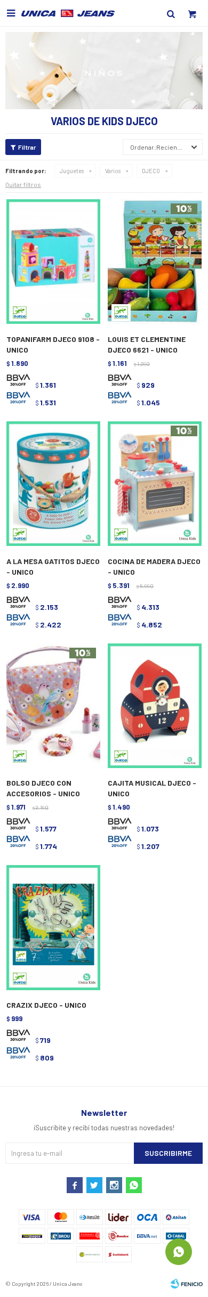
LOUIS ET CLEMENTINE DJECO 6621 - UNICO (147, 344)
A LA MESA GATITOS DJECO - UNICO (53, 566)
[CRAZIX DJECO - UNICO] (53, 928)
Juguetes (72, 170)
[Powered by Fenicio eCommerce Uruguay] (187, 1284)
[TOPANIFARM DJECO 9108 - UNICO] (53, 262)
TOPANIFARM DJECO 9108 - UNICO (53, 344)
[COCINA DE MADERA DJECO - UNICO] (155, 484)
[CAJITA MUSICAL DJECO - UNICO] (155, 706)
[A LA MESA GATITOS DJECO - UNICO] (53, 484)
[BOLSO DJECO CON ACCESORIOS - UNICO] (53, 706)
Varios (113, 170)
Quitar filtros (23, 184)
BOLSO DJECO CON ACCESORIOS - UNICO (43, 788)
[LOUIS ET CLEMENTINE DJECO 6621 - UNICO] (155, 262)
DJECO (151, 170)
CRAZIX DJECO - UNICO (46, 1004)
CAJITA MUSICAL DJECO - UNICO (152, 788)
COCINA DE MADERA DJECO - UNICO (154, 566)
